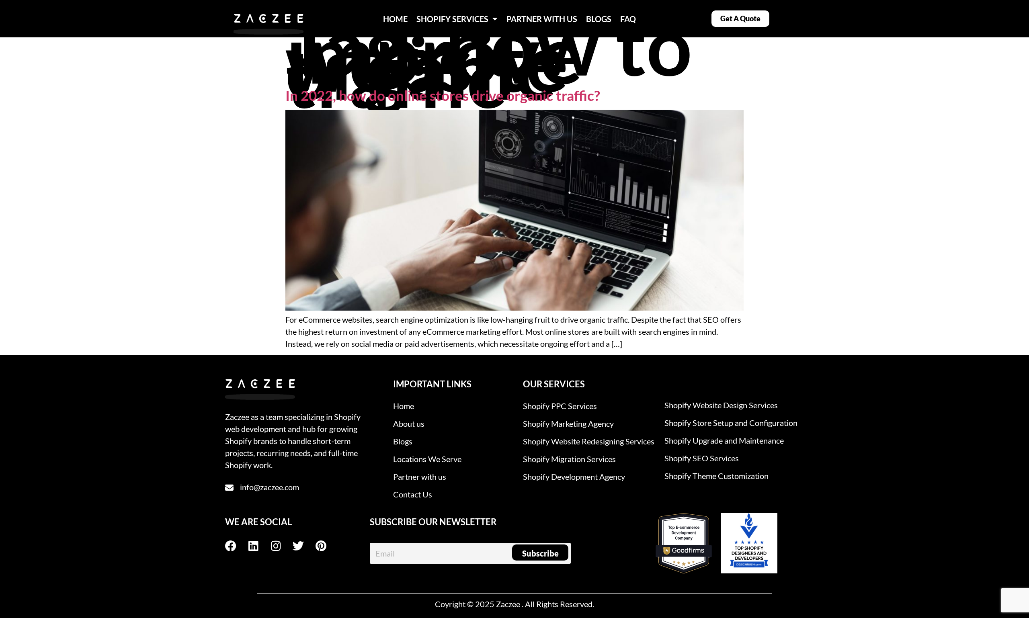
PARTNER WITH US (541, 19)
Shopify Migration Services (569, 459)
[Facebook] (236, 546)
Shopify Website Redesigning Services (588, 441)
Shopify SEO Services (701, 458)
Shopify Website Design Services (721, 405)
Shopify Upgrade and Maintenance (724, 440)
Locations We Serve (427, 459)
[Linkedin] (259, 546)
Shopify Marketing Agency (568, 423)
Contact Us (412, 494)
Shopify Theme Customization (716, 476)
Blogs (402, 441)
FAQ (628, 19)
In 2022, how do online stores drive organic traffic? (442, 95)
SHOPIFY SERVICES (452, 19)
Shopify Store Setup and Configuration (730, 423)
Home (403, 406)
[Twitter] (304, 546)
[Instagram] (281, 546)
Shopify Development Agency (574, 476)
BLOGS (598, 19)
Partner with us (419, 476)
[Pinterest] (326, 546)
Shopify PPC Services (560, 406)
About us (408, 423)
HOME (395, 19)
